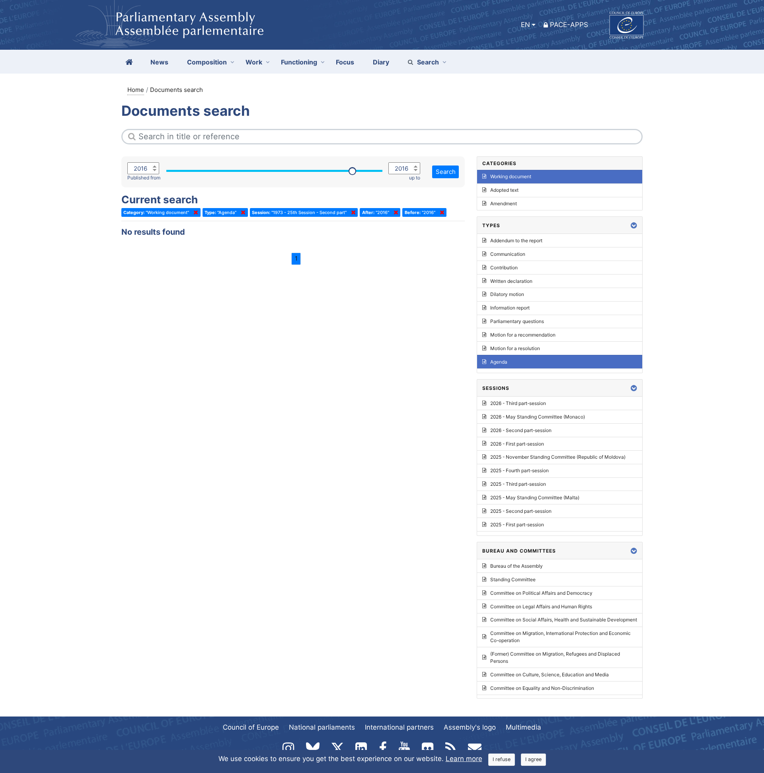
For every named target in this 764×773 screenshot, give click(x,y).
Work (254, 62)
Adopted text (504, 190)
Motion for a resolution (515, 348)
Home (135, 89)
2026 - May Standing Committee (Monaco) (537, 417)
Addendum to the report (516, 240)
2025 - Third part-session (518, 484)
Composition (207, 62)
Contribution (504, 268)
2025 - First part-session (517, 525)
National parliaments (322, 727)
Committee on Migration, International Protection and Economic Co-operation (560, 636)
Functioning (299, 62)
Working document (510, 176)
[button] (634, 225)
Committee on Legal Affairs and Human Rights (541, 606)
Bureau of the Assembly (516, 566)
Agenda (498, 362)
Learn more (464, 759)
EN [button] (525, 25)
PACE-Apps (569, 25)
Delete (194, 212)
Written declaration (511, 281)
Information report (510, 308)
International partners (399, 727)
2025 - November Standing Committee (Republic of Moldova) (558, 457)
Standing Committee (513, 579)
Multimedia (523, 727)
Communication (507, 254)
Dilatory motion (507, 294)
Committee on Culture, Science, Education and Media (549, 675)
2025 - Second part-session (521, 511)
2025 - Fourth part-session (519, 470)
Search (428, 62)
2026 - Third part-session (518, 403)
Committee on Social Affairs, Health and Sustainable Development (563, 620)
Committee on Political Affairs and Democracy (541, 593)
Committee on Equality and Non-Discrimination (542, 688)
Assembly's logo (470, 727)
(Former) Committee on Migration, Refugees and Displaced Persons (555, 657)
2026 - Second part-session (521, 430)
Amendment (503, 203)
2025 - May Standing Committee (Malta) (534, 497)
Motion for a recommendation (522, 335)
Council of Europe (251, 727)
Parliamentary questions (517, 321)
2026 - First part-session (517, 444)
